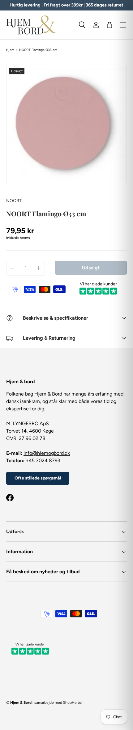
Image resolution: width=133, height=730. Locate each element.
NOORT (14, 200)
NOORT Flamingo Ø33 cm (38, 50)
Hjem (10, 50)
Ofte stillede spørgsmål (38, 478)
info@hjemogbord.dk (47, 453)
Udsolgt (91, 268)
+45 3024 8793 (43, 460)
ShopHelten (73, 702)
